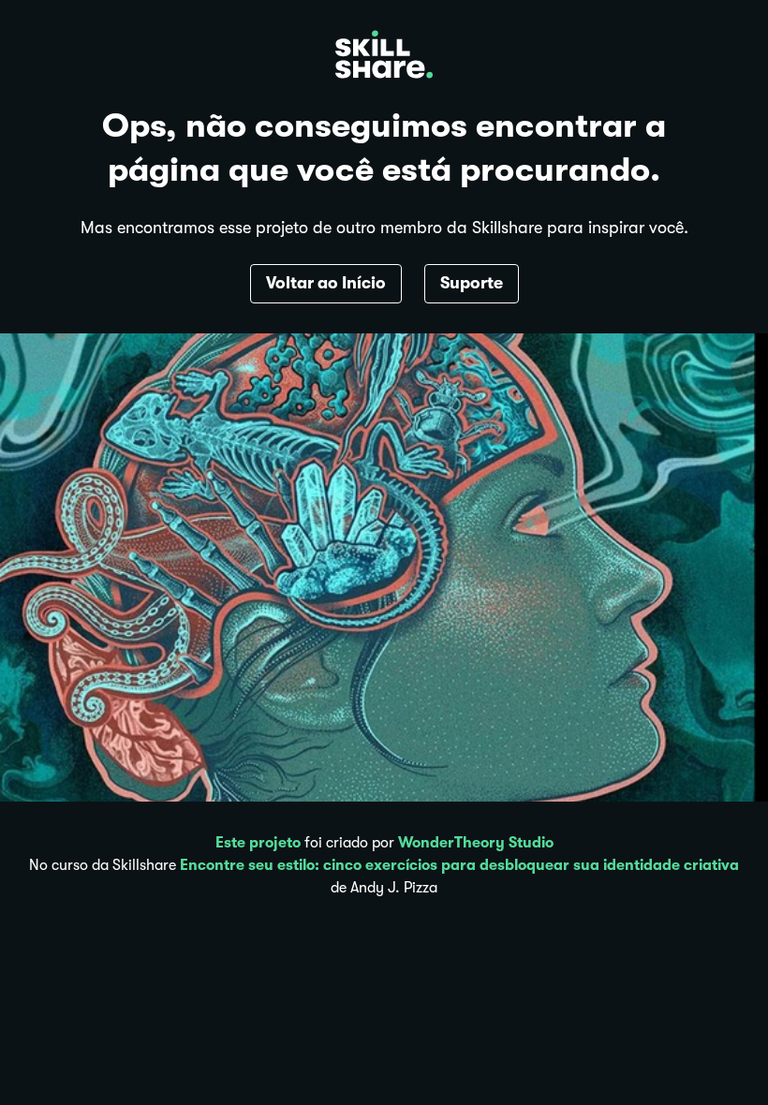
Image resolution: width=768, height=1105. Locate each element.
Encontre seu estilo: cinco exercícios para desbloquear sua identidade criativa (459, 865)
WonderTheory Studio (476, 842)
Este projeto (258, 842)
